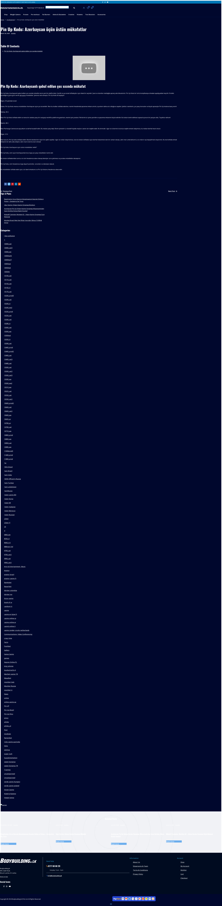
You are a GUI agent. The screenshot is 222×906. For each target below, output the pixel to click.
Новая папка (9, 798)
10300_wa (7, 331)
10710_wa (7, 431)
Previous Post (7, 191)
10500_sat (8, 367)
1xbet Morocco (9, 511)
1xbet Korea (8, 499)
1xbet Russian (9, 515)
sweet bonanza (9, 762)
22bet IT (7, 523)
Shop (182, 862)
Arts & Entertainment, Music (14, 567)
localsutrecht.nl (10, 670)
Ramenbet (8, 738)
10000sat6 (8, 256)
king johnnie (8, 666)
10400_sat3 (8, 359)
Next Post (171, 191)
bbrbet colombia (10, 590)
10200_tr (7, 304)
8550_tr (7, 539)
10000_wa (7, 252)
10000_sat (8, 244)
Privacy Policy (138, 874)
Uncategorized (11, 20)
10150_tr (7, 288)
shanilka (13, 33)
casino (6, 610)
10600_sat (8, 407)
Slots (6, 746)
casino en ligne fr (10, 614)
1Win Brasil (8, 467)
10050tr (7, 272)
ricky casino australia (12, 742)
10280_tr (7, 323)
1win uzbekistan (10, 487)
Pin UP (6, 706)
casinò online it (10, 626)
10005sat (7, 264)
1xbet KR (7, 503)
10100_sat (8, 276)
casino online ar (10, 622)
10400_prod (8, 347)
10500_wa (7, 379)
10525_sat (8, 391)
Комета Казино (10, 794)
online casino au (10, 702)
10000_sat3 (8, 248)
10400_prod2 (9, 351)
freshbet (7, 646)
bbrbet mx (8, 594)
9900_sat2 (8, 563)
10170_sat (8, 292)
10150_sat (8, 284)
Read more (5, 844)
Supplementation (10, 758)
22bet (6, 519)
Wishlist (184, 870)
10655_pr (7, 419)
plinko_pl (7, 726)
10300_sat (8, 327)
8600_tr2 (7, 543)
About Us (136, 862)
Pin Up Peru (8, 714)
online (6, 698)
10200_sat (8, 300)
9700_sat (7, 551)
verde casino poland (11, 786)
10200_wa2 (8, 308)
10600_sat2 (8, 411)
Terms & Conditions (140, 870)
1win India (8, 475)
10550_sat (8, 395)
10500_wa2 (8, 383)
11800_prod (8, 459)
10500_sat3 (8, 375)
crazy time (8, 638)
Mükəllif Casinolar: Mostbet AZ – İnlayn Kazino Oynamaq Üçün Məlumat (189, 834)
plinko (6, 722)
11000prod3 (8, 451)
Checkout (184, 878)
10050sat (7, 268)
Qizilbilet (7, 734)
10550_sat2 (8, 399)
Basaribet (7, 586)
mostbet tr (8, 690)
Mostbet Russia (10, 686)
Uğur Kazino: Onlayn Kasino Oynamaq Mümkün (19, 205)
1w (5, 463)
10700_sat (8, 427)
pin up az (23, 95)
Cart (182, 874)
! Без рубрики (9, 236)
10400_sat (8, 355)
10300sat (7, 335)
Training (7, 770)
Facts (6, 642)
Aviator (7, 570)
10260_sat (8, 319)
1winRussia (8, 491)
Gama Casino (9, 654)
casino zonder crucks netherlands (16, 630)
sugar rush (8, 754)
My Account (185, 866)
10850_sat (8, 443)
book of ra (8, 602)
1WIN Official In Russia (12, 479)
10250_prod (8, 312)
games (6, 658)
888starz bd (8, 547)
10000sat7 (8, 260)
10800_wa (7, 439)
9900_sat (7, 559)
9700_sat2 (8, 555)
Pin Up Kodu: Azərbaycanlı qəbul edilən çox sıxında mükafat (23, 51)
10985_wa (7, 447)
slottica (7, 750)
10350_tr (7, 339)
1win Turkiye (9, 483)
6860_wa (7, 535)
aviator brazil (9, 574)
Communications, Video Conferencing (18, 634)
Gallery (6, 650)
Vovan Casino (9, 790)
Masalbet (7, 678)
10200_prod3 (9, 296)
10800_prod (8, 435)
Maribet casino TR (11, 674)
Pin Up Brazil (9, 710)
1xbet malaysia (9, 507)
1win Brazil (8, 471)
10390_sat (8, 343)
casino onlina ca (10, 618)
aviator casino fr (10, 578)
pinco (6, 718)
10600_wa (7, 415)
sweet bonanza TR (11, 766)
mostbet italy (9, 682)
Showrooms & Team (140, 866)
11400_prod (8, 455)
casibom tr (8, 606)
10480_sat (8, 363)
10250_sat (8, 316)
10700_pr (7, 423)
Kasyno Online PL (10, 662)
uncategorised (9, 774)
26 (5, 527)
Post (6, 730)
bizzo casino (8, 598)
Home (2, 20)
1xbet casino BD (10, 495)
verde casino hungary (12, 782)
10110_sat (8, 280)
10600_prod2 (9, 403)
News (6, 694)
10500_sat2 (8, 371)
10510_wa (7, 387)
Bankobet (7, 582)
